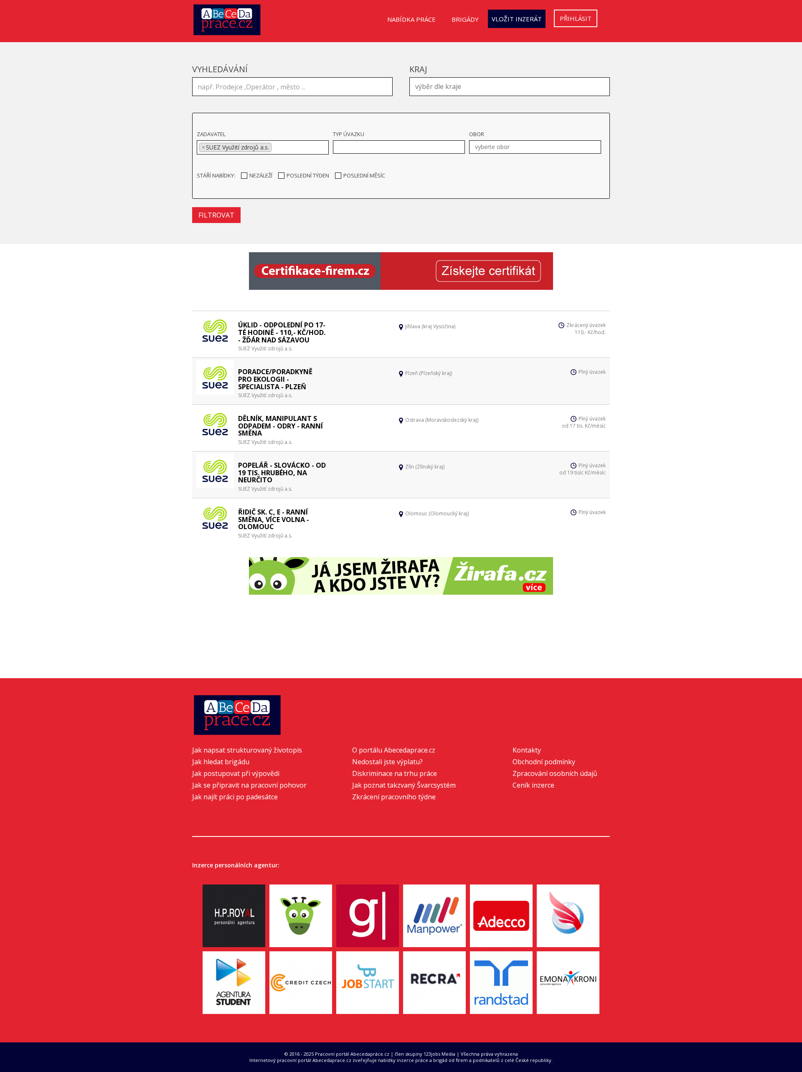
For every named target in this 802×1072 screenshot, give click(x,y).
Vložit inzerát (517, 19)
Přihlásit (575, 18)
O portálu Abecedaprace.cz (393, 750)
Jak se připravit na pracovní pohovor (249, 785)
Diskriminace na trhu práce (394, 773)
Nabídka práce (411, 19)
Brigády (465, 19)
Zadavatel (211, 134)
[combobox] (509, 86)
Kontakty (527, 750)
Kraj (418, 69)
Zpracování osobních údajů (555, 773)
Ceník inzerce (533, 785)
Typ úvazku (348, 134)
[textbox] (512, 85)
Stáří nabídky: (216, 175)
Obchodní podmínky (544, 761)
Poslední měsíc (364, 175)
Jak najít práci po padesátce (235, 796)
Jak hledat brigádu (220, 761)
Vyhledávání (220, 69)
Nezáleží (260, 175)
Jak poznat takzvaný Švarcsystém (404, 785)
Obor (476, 134)
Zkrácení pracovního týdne (394, 796)
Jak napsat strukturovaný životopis (247, 750)
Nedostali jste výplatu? (387, 761)
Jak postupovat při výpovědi (235, 773)
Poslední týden (308, 175)
